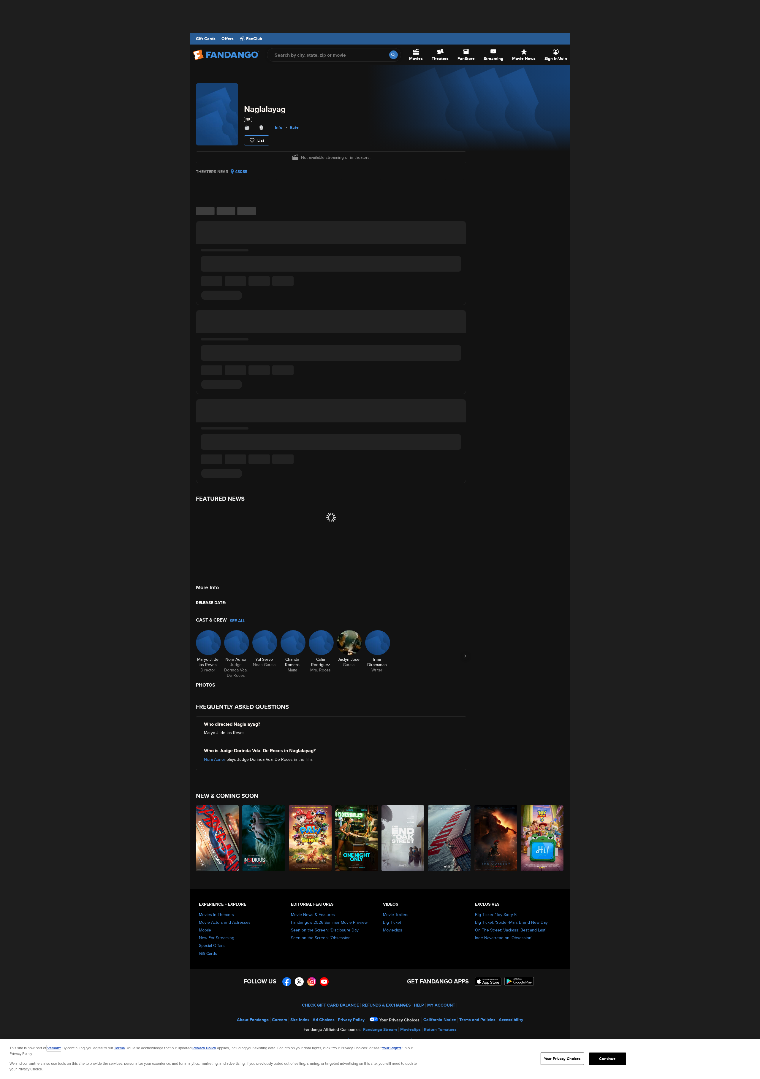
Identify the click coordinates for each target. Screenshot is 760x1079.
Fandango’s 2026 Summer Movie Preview (329, 922)
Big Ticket (392, 922)
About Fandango (253, 1020)
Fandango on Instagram (311, 981)
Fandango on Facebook (286, 981)
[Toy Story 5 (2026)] (542, 838)
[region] (380, 1059)
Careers (279, 1020)
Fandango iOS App (488, 981)
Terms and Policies (477, 1020)
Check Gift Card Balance (330, 1005)
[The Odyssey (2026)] (496, 838)
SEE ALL (237, 620)
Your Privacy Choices (399, 1020)
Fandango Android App (519, 981)
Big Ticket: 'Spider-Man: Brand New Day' (512, 922)
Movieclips (392, 930)
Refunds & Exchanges (386, 1005)
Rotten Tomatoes (440, 1029)
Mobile (205, 930)
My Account (441, 1005)
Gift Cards (206, 38)
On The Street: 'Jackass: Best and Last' (510, 930)
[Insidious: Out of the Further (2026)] (264, 838)
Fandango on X (299, 981)
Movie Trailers (395, 915)
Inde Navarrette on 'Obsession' (503, 938)
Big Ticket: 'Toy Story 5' (496, 915)
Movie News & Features (313, 915)
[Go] (393, 54)
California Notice (439, 1020)
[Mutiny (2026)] (449, 838)
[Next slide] (465, 656)
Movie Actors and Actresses (225, 922)
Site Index (299, 1020)
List (260, 140)
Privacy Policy (351, 1020)
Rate (294, 127)
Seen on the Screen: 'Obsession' (321, 938)
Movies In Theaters (216, 915)
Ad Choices (324, 1020)
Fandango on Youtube (324, 981)
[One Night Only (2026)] (357, 838)
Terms (119, 1048)
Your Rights (391, 1048)
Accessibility (511, 1020)
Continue (607, 1058)
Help (419, 1005)
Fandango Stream (380, 1029)
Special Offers (212, 945)
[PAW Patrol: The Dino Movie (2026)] (310, 838)
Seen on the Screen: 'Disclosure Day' (325, 930)
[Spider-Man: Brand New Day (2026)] (217, 838)
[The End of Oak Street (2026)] (403, 838)
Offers (227, 38)
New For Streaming (216, 938)
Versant (54, 1048)
